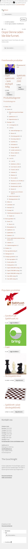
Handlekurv (8, 542)
